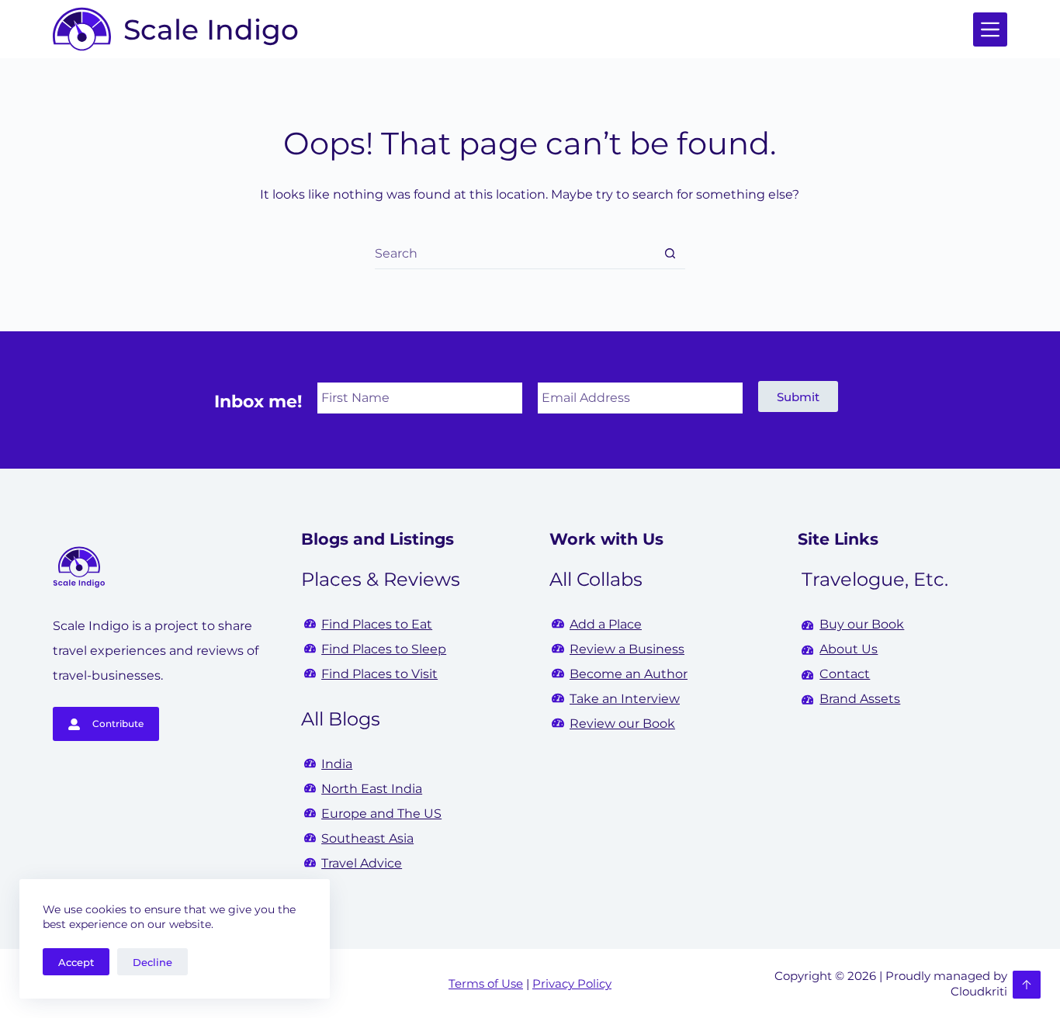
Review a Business (627, 649)
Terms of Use (486, 983)
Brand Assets (859, 698)
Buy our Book (861, 624)
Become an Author (629, 674)
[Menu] (990, 29)
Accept (76, 962)
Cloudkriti (979, 991)
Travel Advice (361, 863)
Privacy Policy (571, 983)
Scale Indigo (211, 29)
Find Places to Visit (379, 674)
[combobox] (515, 253)
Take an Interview (625, 698)
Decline (152, 962)
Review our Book (622, 723)
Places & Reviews (380, 579)
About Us (848, 649)
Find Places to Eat (376, 624)
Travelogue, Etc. (875, 579)
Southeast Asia (367, 838)
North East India (371, 788)
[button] (798, 396)
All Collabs (596, 579)
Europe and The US (381, 813)
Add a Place (606, 624)
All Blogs (340, 719)
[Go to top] (1027, 985)
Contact (844, 674)
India (336, 764)
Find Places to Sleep (383, 649)
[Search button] (670, 253)
